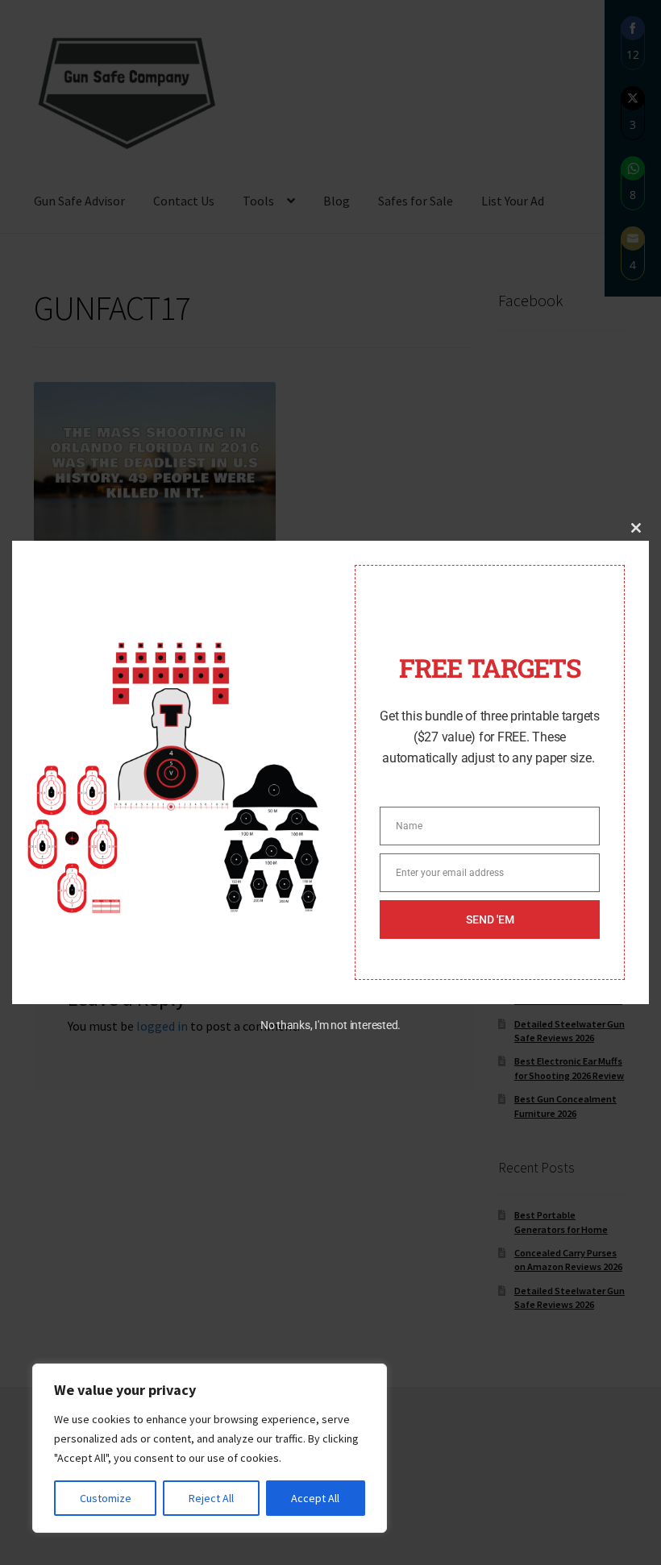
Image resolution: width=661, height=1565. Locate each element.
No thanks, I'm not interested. (330, 1025)
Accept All (315, 1498)
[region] (209, 1448)
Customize (105, 1498)
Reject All (211, 1498)
